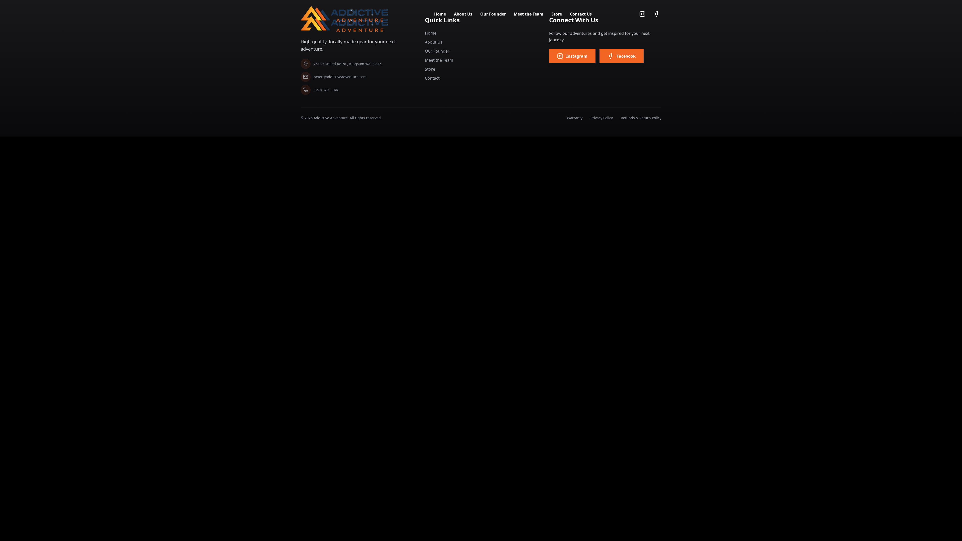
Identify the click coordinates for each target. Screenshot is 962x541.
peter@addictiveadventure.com (340, 76)
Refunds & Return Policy (641, 117)
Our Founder (493, 14)
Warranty (574, 117)
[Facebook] (656, 14)
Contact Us (581, 14)
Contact (432, 78)
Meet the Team (528, 14)
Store (556, 14)
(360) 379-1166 (326, 89)
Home (440, 14)
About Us (463, 14)
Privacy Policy (601, 117)
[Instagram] (642, 14)
